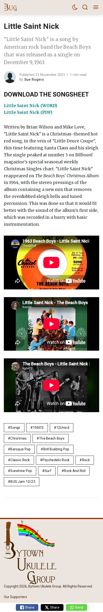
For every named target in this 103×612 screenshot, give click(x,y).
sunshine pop (21, 471)
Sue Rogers (34, 79)
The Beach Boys (51, 438)
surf (48, 471)
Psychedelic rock (55, 460)
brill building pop (56, 449)
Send (78, 607)
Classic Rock (20, 460)
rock (86, 460)
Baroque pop (20, 449)
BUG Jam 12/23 (22, 481)
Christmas (18, 438)
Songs (15, 427)
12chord (62, 427)
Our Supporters (15, 597)
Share (29, 607)
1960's (38, 427)
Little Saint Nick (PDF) (28, 112)
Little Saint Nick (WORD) (30, 105)
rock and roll (75, 471)
